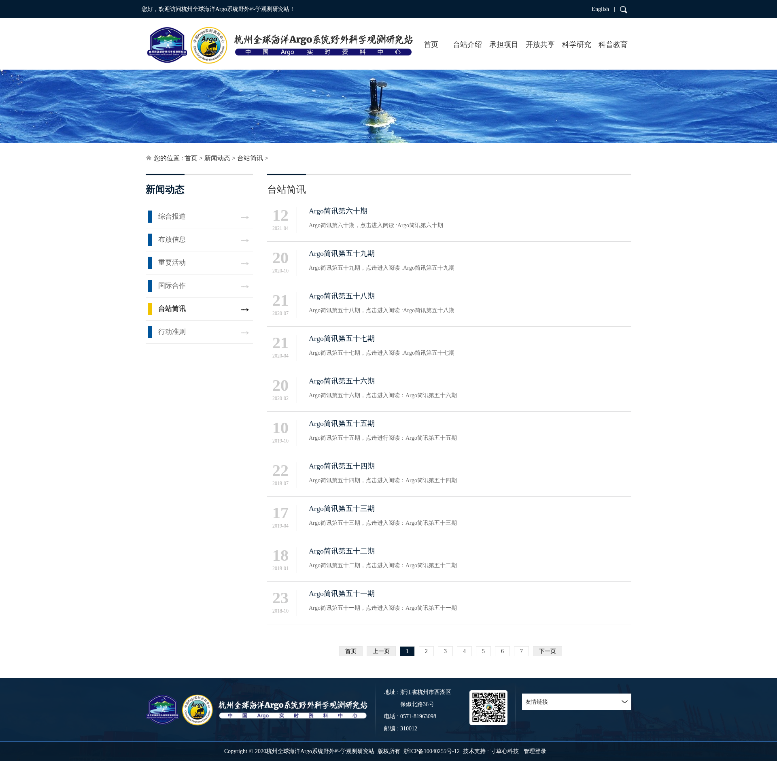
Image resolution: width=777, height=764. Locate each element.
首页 (431, 44)
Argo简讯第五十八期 (342, 296)
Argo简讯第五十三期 (342, 508)
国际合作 (172, 285)
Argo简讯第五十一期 (342, 593)
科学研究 (576, 44)
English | (603, 9)
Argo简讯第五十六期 (342, 381)
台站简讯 (250, 158)
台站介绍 (467, 44)
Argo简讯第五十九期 (342, 253)
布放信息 (172, 239)
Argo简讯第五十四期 (342, 466)
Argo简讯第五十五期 (342, 423)
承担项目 (503, 44)
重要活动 (172, 262)
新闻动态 (217, 158)
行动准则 (172, 332)
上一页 (381, 651)
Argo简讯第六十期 (338, 211)
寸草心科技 (504, 751)
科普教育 (613, 44)
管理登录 (535, 751)
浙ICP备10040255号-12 (431, 751)
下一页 (547, 651)
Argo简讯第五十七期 (342, 338)
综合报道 (172, 216)
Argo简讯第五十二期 (342, 551)
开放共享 (540, 44)
